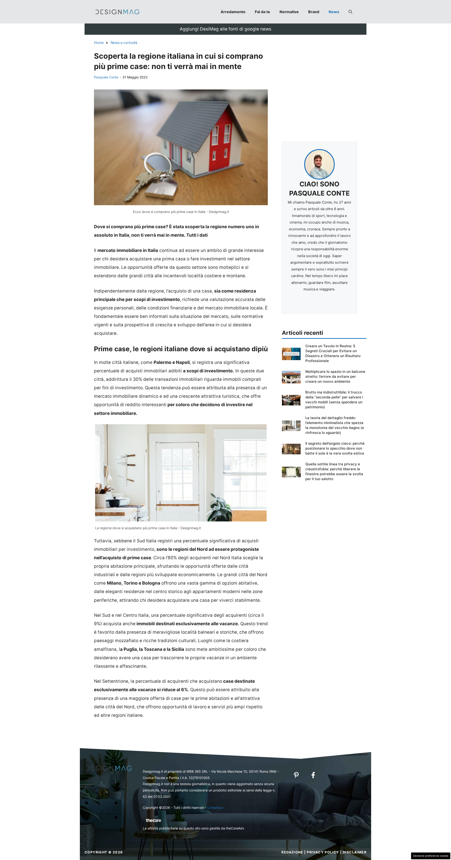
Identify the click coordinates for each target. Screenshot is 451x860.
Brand (313, 11)
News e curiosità (124, 42)
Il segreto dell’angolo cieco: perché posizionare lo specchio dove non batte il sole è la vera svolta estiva (335, 448)
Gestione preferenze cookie (430, 855)
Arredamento (233, 11)
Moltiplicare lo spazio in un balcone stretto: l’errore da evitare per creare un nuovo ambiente (335, 376)
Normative (289, 11)
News (334, 11)
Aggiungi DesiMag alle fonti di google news (225, 29)
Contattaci (215, 808)
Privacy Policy (323, 852)
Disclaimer (354, 852)
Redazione (292, 852)
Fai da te (262, 11)
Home (99, 42)
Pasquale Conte (106, 77)
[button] (350, 12)
